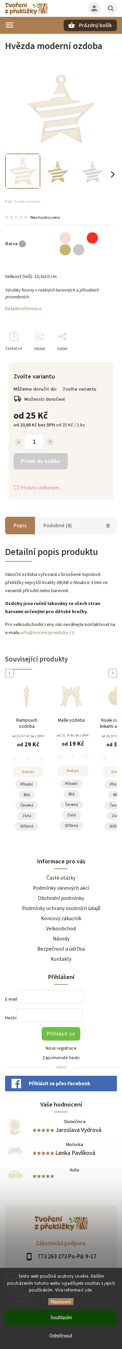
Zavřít (96, 361)
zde (88, 1290)
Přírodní (48, 783)
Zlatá (48, 815)
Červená (48, 804)
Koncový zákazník (61, 918)
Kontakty (61, 959)
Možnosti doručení (44, 399)
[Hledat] (111, 8)
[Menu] (9, 25)
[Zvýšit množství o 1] (50, 442)
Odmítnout (61, 1336)
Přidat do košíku (40, 461)
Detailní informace (23, 308)
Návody (61, 939)
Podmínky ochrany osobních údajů (61, 908)
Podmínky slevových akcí (61, 888)
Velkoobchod (61, 928)
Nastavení (61, 1301)
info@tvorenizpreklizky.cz (47, 632)
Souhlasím (61, 1317)
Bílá (48, 794)
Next (114, 673)
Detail (50, 771)
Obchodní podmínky (61, 898)
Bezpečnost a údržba (61, 949)
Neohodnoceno (45, 217)
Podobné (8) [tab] (57, 525)
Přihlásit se (61, 1034)
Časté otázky (61, 878)
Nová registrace (61, 1048)
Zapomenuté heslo (61, 1057)
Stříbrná (48, 825)
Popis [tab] (20, 525)
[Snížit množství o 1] (18, 442)
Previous (10, 673)
